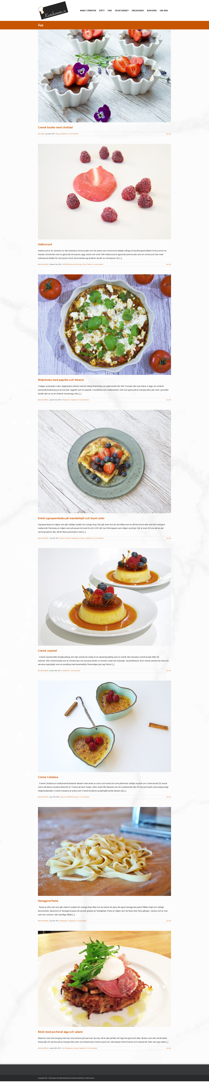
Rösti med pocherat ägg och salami (60, 1032)
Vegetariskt (74, 400)
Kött (63, 1048)
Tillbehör (89, 264)
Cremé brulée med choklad (55, 127)
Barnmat (68, 538)
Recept (72, 264)
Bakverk (62, 538)
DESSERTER (63, 134)
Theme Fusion (90, 1078)
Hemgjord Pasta (48, 901)
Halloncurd (45, 244)
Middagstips (66, 400)
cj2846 (42, 134)
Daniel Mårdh (44, 264)
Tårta (84, 264)
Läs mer (168, 134)
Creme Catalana (48, 777)
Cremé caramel (47, 650)
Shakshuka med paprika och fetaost (61, 380)
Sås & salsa (78, 264)
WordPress (81, 1078)
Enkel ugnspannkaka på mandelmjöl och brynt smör (71, 518)
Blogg (58, 134)
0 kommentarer (73, 134)
